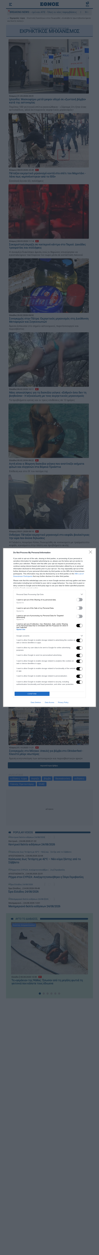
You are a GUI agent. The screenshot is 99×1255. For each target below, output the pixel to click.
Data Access (49, 702)
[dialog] (49, 627)
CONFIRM (32, 694)
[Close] (91, 552)
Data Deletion (36, 702)
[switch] (79, 599)
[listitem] (49, 594)
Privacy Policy (63, 702)
